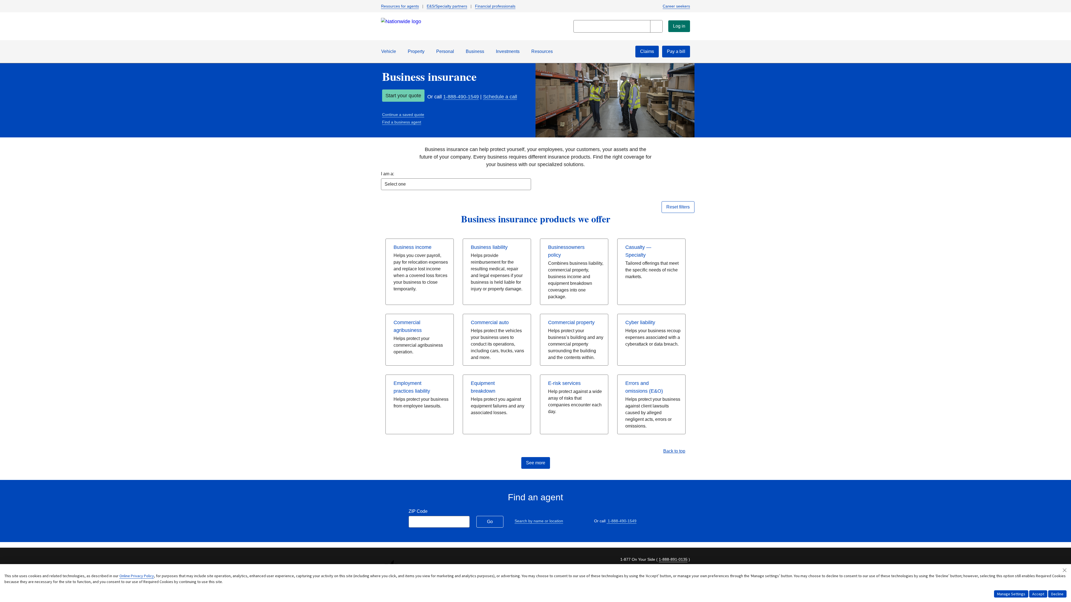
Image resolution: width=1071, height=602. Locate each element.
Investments (508, 51)
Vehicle (388, 51)
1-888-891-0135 (673, 559)
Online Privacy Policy (136, 575)
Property (416, 51)
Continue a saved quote (403, 114)
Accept (1038, 593)
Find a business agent (401, 122)
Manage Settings (1011, 593)
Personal (445, 51)
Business (475, 51)
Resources (542, 51)
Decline (1057, 593)
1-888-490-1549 (461, 96)
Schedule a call (500, 96)
